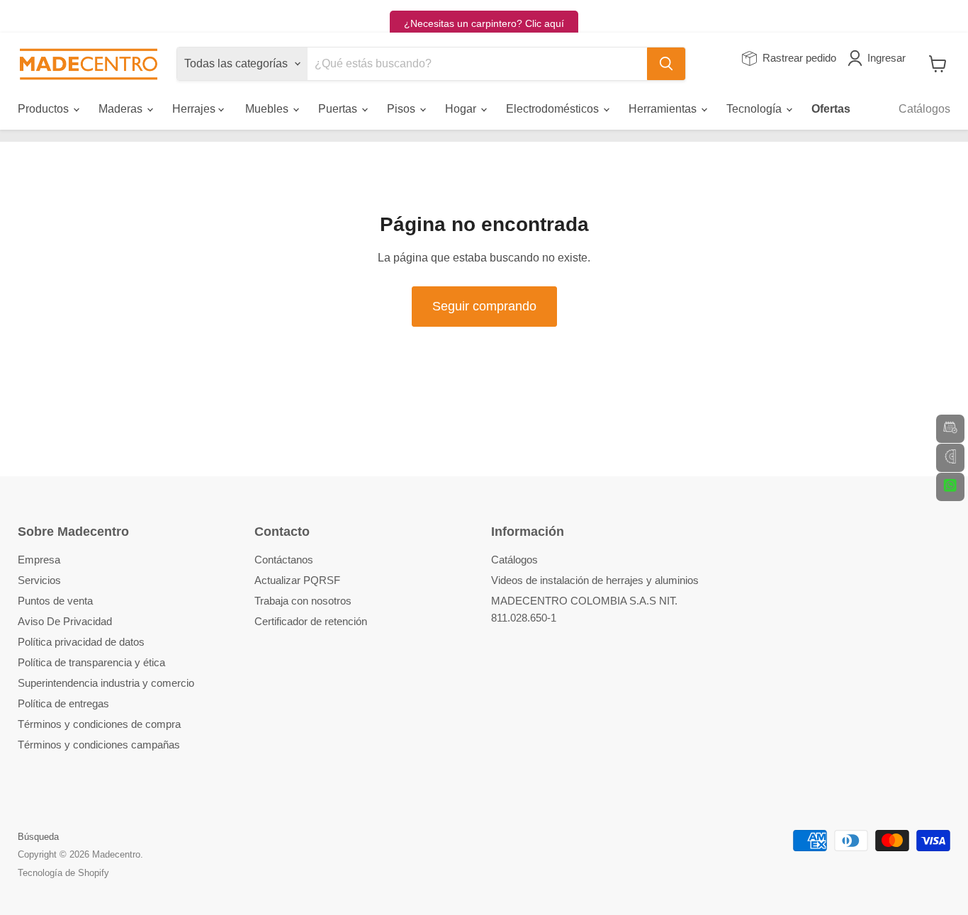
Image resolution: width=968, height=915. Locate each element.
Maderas (122, 109)
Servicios (39, 580)
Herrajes (195, 109)
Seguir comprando (484, 306)
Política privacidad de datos (81, 642)
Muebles (268, 109)
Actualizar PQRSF (297, 580)
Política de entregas (63, 703)
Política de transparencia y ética (91, 662)
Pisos (402, 109)
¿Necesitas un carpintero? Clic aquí (484, 23)
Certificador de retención (310, 621)
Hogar (462, 109)
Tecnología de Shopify (63, 873)
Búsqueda (38, 836)
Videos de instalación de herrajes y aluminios (595, 580)
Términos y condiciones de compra (99, 724)
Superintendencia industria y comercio (106, 683)
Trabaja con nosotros (302, 601)
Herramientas (664, 109)
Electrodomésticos (554, 109)
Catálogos (924, 109)
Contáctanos (283, 560)
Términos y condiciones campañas (99, 745)
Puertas (339, 109)
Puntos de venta (55, 601)
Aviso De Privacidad (65, 621)
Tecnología (755, 109)
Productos (45, 109)
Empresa (39, 560)
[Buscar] (666, 63)
